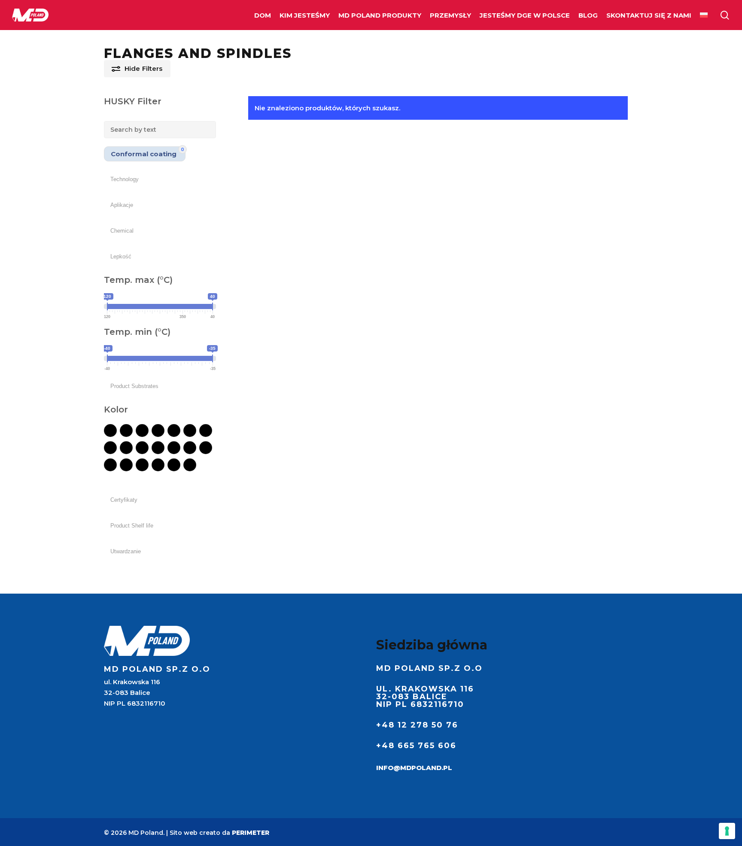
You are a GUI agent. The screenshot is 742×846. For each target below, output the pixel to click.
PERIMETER (250, 833)
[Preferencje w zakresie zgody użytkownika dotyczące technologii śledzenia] (727, 831)
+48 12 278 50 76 (417, 725)
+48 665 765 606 (416, 745)
